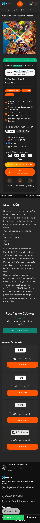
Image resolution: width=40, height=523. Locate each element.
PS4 (24, 10)
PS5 (31, 10)
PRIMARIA (10, 131)
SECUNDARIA (23, 131)
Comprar (22, 364)
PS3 (17, 10)
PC (11, 10)
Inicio (4, 15)
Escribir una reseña (20, 330)
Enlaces (6, 507)
